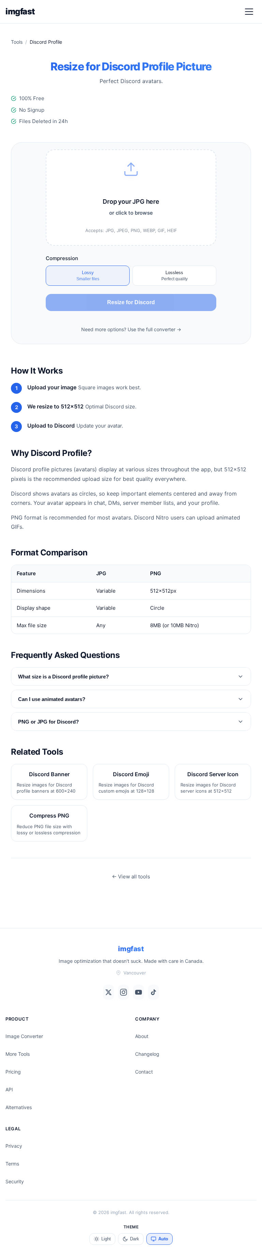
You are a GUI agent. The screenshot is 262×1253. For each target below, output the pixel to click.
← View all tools (131, 876)
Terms (12, 1164)
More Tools (17, 1054)
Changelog (147, 1054)
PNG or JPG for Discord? (48, 722)
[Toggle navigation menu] (249, 11)
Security (14, 1181)
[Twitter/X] (108, 992)
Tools (17, 42)
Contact (144, 1072)
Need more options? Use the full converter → (131, 329)
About (141, 1036)
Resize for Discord (131, 302)
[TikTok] (153, 992)
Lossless (174, 275)
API (9, 1089)
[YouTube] (138, 992)
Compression (62, 258)
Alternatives (18, 1107)
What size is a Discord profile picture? (63, 676)
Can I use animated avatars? (51, 699)
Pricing (13, 1072)
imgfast (20, 11)
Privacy (13, 1146)
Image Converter (24, 1036)
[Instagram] (123, 992)
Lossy (87, 275)
